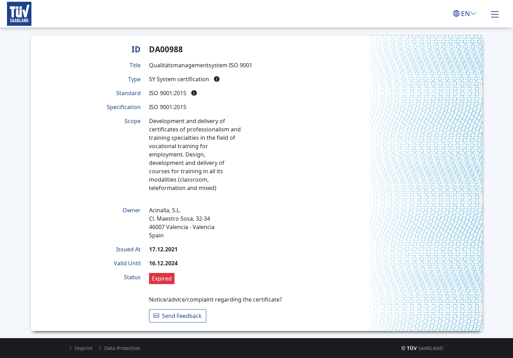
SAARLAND (422, 348)
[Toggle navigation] (495, 14)
